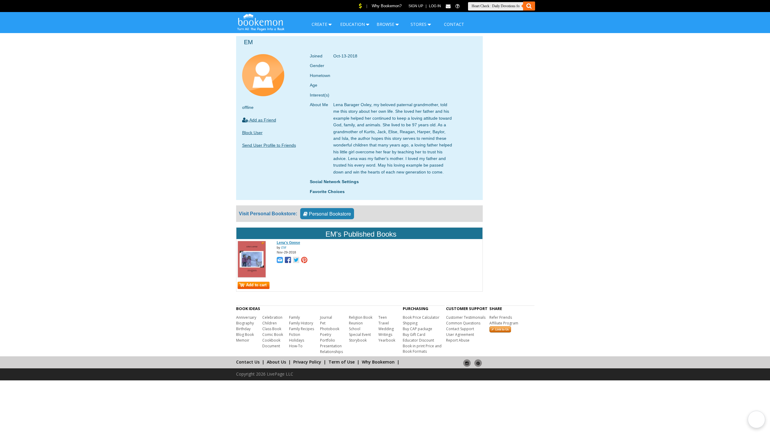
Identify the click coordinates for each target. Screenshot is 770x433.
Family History (301, 323)
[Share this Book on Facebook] (288, 260)
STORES (419, 24)
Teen (382, 317)
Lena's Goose (288, 243)
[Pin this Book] (304, 260)
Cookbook (271, 340)
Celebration (272, 317)
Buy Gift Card (414, 334)
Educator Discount (418, 340)
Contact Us (248, 362)
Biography (245, 323)
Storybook (358, 340)
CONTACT (454, 24)
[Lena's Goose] (252, 276)
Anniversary (246, 317)
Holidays (296, 340)
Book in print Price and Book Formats (422, 348)
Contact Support (460, 328)
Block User (252, 132)
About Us (276, 362)
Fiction (294, 334)
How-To (296, 346)
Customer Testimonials (465, 317)
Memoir (242, 340)
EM (283, 247)
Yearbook (386, 340)
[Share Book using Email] (280, 260)
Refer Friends (500, 317)
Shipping (410, 323)
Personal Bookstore (329, 213)
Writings (385, 334)
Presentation (331, 346)
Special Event (360, 334)
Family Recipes (301, 328)
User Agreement (460, 334)
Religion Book (360, 317)
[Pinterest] (478, 361)
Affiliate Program (503, 323)
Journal (326, 317)
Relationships (331, 351)
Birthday (243, 328)
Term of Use (341, 362)
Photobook (329, 328)
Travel (383, 323)
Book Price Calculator (421, 317)
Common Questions (463, 323)
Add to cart (256, 285)
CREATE (320, 24)
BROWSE (386, 24)
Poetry (325, 334)
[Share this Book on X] (296, 260)
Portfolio (327, 340)
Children (269, 323)
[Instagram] (467, 361)
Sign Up (415, 6)
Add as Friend (262, 120)
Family (294, 317)
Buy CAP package (417, 328)
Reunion (356, 323)
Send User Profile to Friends (269, 145)
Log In (435, 6)
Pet (322, 323)
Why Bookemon (378, 362)
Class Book (271, 328)
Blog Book (245, 334)
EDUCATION (353, 24)
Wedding (386, 328)
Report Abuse (458, 340)
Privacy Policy (307, 362)
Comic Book (272, 334)
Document (271, 346)
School (354, 328)
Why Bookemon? (387, 6)
